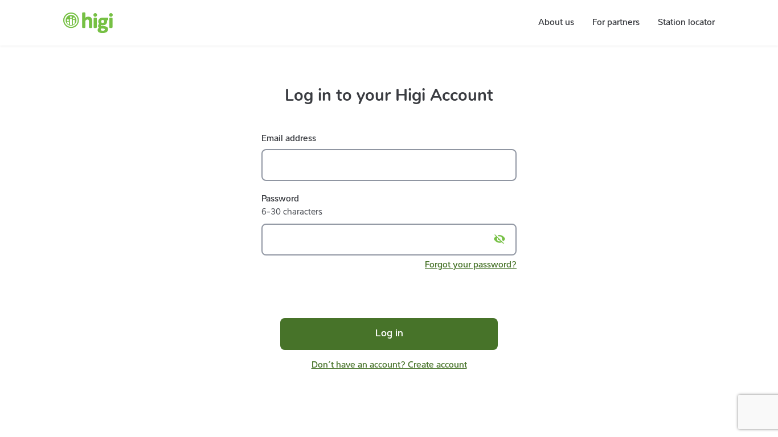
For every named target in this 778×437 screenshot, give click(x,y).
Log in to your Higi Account (389, 95)
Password (280, 199)
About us (556, 22)
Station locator (686, 22)
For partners (616, 22)
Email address (288, 138)
